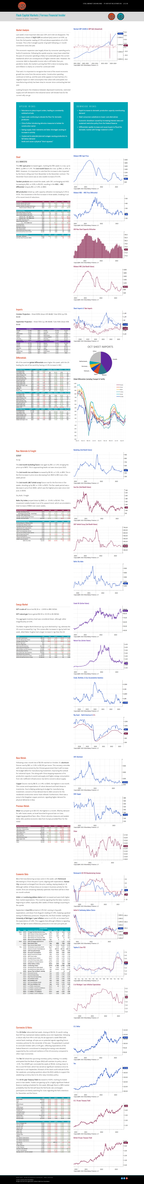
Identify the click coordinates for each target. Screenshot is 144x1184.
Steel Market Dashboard (92, 4)
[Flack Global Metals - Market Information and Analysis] (24, 6)
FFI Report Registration (113, 4)
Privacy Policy (19, 1177)
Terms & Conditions (48, 1177)
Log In (125, 4)
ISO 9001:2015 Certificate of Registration (33, 1177)
